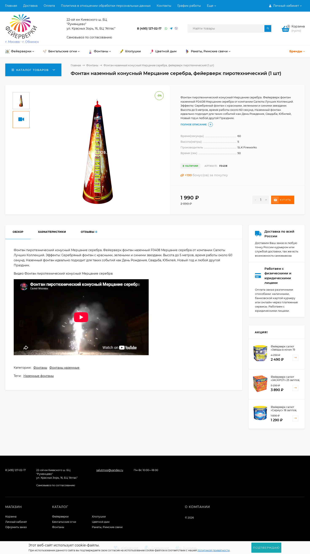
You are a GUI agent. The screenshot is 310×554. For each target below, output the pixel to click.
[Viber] (176, 28)
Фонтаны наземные (64, 368)
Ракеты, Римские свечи (107, 527)
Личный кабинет (16, 521)
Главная (11, 6)
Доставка (30, 6)
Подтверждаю (266, 547)
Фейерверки (60, 516)
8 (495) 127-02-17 (149, 28)
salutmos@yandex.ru (109, 470)
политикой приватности (213, 550)
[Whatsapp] (166, 28)
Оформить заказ (16, 527)
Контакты (164, 6)
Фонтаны (92, 65)
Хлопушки (99, 516)
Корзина (10, 516)
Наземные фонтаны (38, 376)
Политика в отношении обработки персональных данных (106, 6)
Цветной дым (100, 521)
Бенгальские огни (64, 521)
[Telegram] (171, 28)
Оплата (49, 6)
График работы (189, 6)
